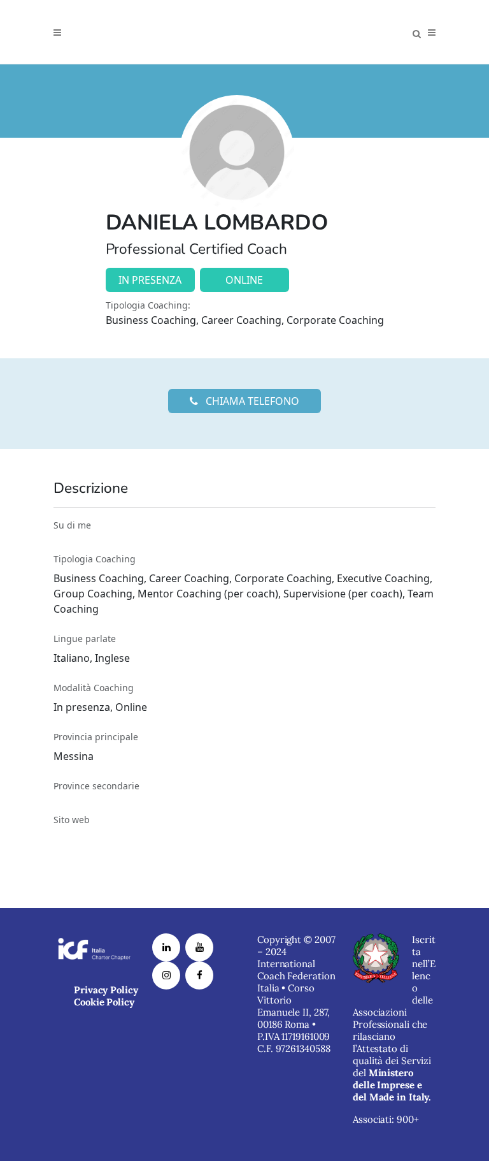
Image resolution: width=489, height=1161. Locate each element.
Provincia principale (95, 737)
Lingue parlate (84, 638)
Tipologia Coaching (94, 559)
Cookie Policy (104, 1002)
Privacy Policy (106, 990)
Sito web (71, 820)
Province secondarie (96, 786)
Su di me (72, 525)
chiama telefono (251, 401)
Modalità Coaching (93, 688)
